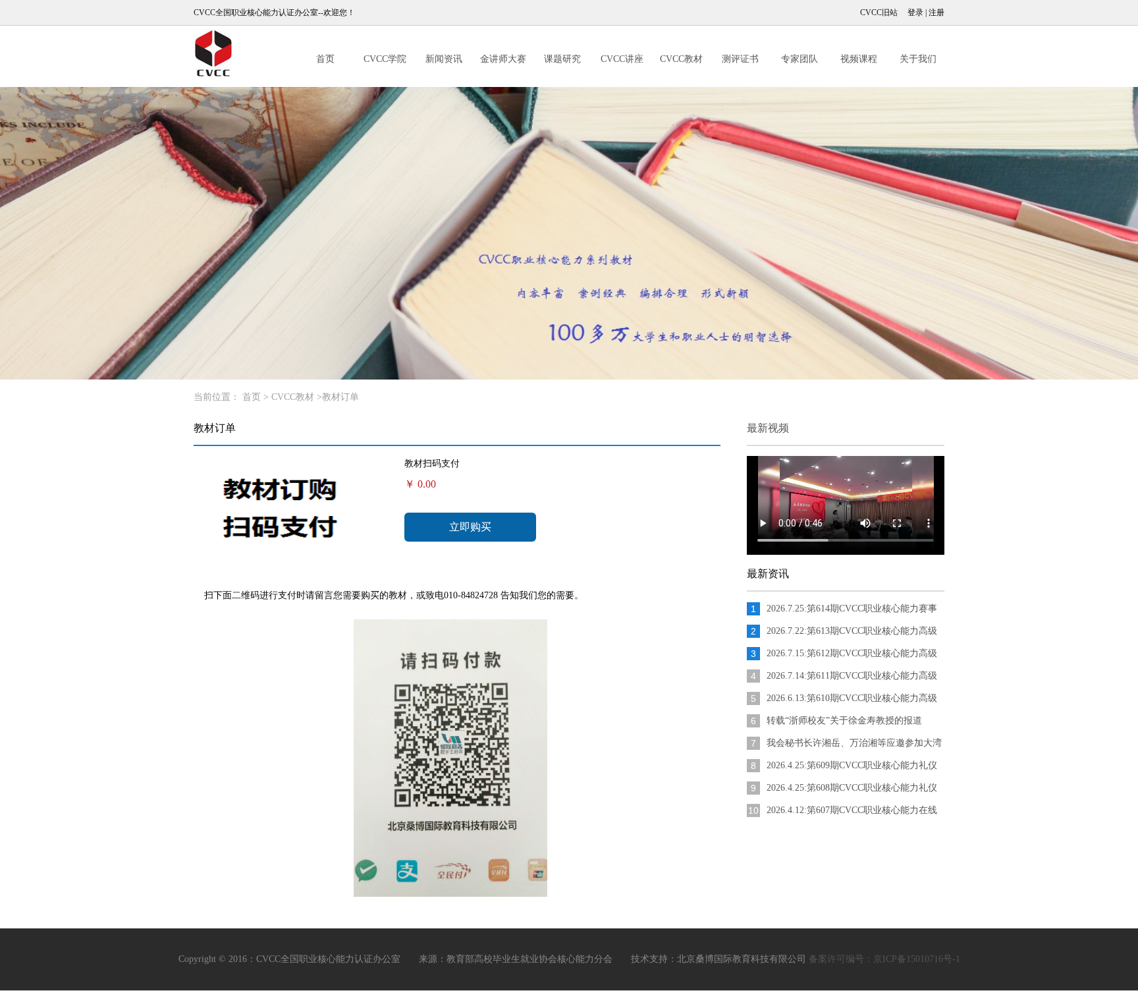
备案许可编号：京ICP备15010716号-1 (884, 959)
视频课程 (858, 59)
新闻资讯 (443, 59)
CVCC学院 (385, 59)
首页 (325, 59)
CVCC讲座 (622, 59)
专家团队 (799, 59)
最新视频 (768, 428)
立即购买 (470, 526)
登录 (915, 12)
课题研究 (562, 59)
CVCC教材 (681, 59)
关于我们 (918, 59)
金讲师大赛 (503, 59)
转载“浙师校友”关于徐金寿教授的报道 (844, 720)
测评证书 (740, 59)
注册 (936, 12)
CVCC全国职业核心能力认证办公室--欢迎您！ (274, 12)
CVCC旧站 (879, 12)
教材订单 (340, 397)
